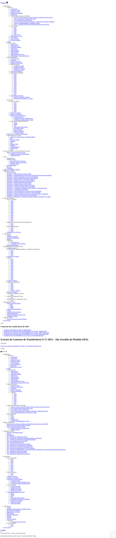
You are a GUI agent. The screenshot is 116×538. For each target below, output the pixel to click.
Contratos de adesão (12, 280)
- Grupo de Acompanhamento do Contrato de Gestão (26, 23)
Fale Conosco (7, 320)
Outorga (9, 310)
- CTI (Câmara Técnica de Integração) (22, 20)
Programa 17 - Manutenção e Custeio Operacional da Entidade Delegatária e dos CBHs (29, 196)
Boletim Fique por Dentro (13, 512)
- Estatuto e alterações (15, 61)
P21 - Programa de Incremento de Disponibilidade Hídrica (21, 439)
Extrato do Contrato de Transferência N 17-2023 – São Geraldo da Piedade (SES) (21, 346)
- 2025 (14, 28)
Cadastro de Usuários (12, 316)
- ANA (12, 415)
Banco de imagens (11, 519)
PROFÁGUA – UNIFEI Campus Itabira (17, 134)
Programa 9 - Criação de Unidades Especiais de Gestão (20, 185)
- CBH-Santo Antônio (15, 47)
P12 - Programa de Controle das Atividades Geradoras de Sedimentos (24, 438)
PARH (11, 307)
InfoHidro (12, 141)
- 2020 (14, 83)
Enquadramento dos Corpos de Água (16, 314)
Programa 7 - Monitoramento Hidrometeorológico (19, 182)
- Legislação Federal (18, 117)
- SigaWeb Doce (14, 419)
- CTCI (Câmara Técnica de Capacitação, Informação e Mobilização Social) (29, 411)
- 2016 (14, 88)
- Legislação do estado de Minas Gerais (23, 118)
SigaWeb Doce (10, 158)
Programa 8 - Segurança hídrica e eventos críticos (19, 184)
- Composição (13, 14)
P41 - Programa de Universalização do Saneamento (20, 445)
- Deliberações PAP (15, 155)
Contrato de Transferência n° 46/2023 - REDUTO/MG (17, 330)
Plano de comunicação (12, 245)
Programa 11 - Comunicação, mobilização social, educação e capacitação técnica (27, 188)
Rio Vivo (9, 167)
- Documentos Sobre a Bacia (20, 127)
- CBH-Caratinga (14, 50)
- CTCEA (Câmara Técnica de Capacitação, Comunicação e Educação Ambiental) (33, 21)
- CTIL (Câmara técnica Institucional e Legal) (24, 19)
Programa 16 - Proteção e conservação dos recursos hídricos (22, 195)
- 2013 (14, 93)
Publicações (10, 168)
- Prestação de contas (18, 70)
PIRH (11, 306)
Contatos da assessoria (12, 236)
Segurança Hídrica (11, 165)
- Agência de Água (14, 58)
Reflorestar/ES (10, 435)
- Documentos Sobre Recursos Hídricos (18, 129)
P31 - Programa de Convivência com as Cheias (18, 444)
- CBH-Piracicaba (14, 46)
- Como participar (14, 38)
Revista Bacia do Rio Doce (14, 510)
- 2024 (14, 30)
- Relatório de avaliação (19, 68)
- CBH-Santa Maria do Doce (17, 54)
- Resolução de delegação (16, 63)
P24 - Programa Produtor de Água (15, 442)
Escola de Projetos (11, 172)
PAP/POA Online (14, 164)
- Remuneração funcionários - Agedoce (23, 98)
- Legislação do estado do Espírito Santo (23, 120)
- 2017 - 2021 (16, 34)
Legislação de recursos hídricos (18, 115)
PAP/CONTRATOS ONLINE (17, 161)
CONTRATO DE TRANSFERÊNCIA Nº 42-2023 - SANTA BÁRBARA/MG (24, 335)
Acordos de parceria (12, 248)
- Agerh (12, 417)
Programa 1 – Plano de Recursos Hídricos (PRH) (19, 174)
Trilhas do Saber (14, 144)
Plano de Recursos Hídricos (14, 303)
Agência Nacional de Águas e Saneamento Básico (22, 137)
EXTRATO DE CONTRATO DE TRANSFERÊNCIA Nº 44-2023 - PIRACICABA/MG (26, 332)
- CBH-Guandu (14, 53)
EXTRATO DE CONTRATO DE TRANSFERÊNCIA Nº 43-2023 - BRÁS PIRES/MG (26, 334)
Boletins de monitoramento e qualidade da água (19, 509)
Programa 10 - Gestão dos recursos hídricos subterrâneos (21, 186)
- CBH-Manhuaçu (14, 51)
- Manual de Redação (18, 131)
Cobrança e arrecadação (16, 114)
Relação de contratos (12, 292)
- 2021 (14, 81)
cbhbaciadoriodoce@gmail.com (44, 536)
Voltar (2, 348)
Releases (9, 239)
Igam (11, 138)
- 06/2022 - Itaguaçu (15, 290)
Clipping (9, 517)
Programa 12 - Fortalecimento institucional (17, 189)
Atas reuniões (13, 365)
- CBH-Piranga (14, 44)
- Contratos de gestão (18, 65)
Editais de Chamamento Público (12, 169)
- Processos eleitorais (15, 40)
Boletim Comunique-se (12, 514)
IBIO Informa (10, 513)
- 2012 (14, 94)
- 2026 (14, 27)
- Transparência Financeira (16, 95)
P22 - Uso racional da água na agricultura (17, 441)
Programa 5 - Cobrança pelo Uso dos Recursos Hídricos (21, 179)
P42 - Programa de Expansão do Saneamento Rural (20, 446)
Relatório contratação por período (18, 162)
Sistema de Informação (12, 313)
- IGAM (12, 418)
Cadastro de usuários (15, 112)
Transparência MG (14, 147)
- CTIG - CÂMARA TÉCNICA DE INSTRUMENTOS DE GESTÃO (31, 24)
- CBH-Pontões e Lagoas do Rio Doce (19, 56)
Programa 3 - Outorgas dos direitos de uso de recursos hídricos (22, 176)
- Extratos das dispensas (16, 71)
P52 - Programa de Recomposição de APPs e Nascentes (21, 448)
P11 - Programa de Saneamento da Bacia (17, 436)
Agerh (11, 149)
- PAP (14, 125)
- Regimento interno (15, 11)
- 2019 (14, 84)
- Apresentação (14, 9)
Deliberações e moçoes (16, 367)
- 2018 (14, 85)
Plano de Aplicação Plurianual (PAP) (16, 152)
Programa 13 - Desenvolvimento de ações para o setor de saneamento (24, 191)
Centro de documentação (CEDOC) (16, 492)
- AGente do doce (14, 242)
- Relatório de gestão (18, 67)
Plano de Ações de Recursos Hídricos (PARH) (18, 425)
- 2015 (14, 90)
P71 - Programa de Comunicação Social (17, 451)
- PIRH (15, 122)
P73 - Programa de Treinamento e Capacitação (18, 454)
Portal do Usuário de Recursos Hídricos (17, 319)
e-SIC (11, 142)
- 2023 (14, 31)
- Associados (13, 60)
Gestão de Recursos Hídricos (14, 309)
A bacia (9, 41)
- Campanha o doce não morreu (18, 243)
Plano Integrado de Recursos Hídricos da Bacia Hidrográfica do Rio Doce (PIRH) (27, 424)
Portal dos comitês (14, 139)
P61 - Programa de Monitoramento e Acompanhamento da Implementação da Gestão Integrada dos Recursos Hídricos (36, 449)
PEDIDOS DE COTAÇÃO (14, 232)
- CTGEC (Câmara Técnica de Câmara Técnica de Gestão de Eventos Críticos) (33, 17)
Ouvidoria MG (14, 148)
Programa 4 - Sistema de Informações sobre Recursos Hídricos (22, 178)
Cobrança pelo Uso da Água (14, 312)
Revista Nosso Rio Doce (13, 238)
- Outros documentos (18, 132)
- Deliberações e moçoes (16, 36)
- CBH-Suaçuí (13, 48)
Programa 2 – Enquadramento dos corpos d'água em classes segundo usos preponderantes (29, 175)
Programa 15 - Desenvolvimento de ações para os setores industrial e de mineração (27, 194)
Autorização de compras (13, 256)
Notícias (9, 235)
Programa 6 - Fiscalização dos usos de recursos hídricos (21, 181)
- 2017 (14, 87)
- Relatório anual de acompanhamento (19, 154)
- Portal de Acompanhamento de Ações (20, 421)
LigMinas (12, 145)
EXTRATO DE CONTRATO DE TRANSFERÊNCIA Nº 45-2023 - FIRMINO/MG (25, 331)
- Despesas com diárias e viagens (21, 97)
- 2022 (14, 33)
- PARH (15, 124)
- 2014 (14, 91)
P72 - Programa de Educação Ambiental (17, 452)
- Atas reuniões (14, 37)
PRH (11, 305)
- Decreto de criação (15, 10)
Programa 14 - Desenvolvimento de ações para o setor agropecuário (24, 192)
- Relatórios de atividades (16, 13)
